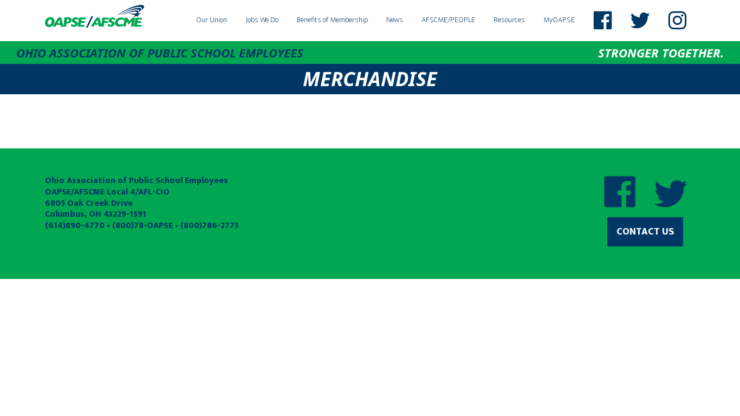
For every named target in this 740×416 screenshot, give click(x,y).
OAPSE (95, 16)
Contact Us (645, 232)
